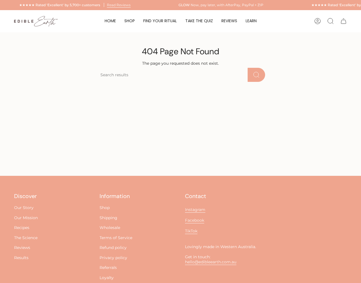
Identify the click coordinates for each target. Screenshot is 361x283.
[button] (160, 21)
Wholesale (110, 227)
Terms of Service (116, 237)
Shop (105, 207)
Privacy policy (113, 257)
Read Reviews (119, 5)
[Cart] (343, 21)
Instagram (195, 209)
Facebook (194, 220)
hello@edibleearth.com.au (210, 261)
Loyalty (107, 277)
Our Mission (26, 217)
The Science (26, 237)
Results (21, 257)
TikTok (191, 230)
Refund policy (113, 247)
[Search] (256, 75)
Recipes (21, 227)
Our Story (24, 207)
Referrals (108, 267)
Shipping (108, 217)
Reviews (22, 247)
